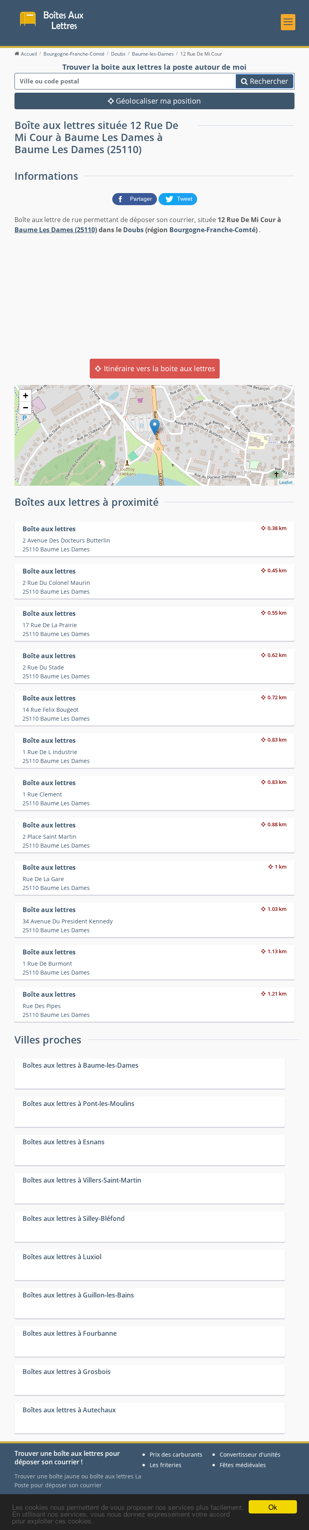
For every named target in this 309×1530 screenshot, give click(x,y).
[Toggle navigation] (288, 22)
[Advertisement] (154, 295)
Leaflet (286, 482)
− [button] (25, 408)
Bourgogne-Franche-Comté (212, 229)
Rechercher (268, 81)
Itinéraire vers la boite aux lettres (158, 368)
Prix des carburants (176, 1454)
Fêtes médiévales (243, 1465)
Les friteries (165, 1465)
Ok (272, 1507)
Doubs (133, 229)
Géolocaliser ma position (157, 101)
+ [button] (25, 396)
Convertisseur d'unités (250, 1454)
